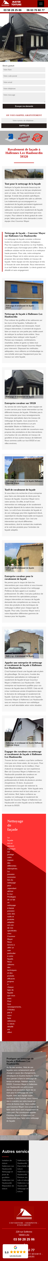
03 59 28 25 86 (12, 10)
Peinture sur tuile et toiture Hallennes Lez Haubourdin (23, 1181)
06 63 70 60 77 (36, 10)
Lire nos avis (15, 1256)
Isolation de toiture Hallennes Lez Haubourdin (8, 1164)
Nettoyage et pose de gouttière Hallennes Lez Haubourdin (8, 1177)
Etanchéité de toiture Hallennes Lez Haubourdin (23, 1170)
